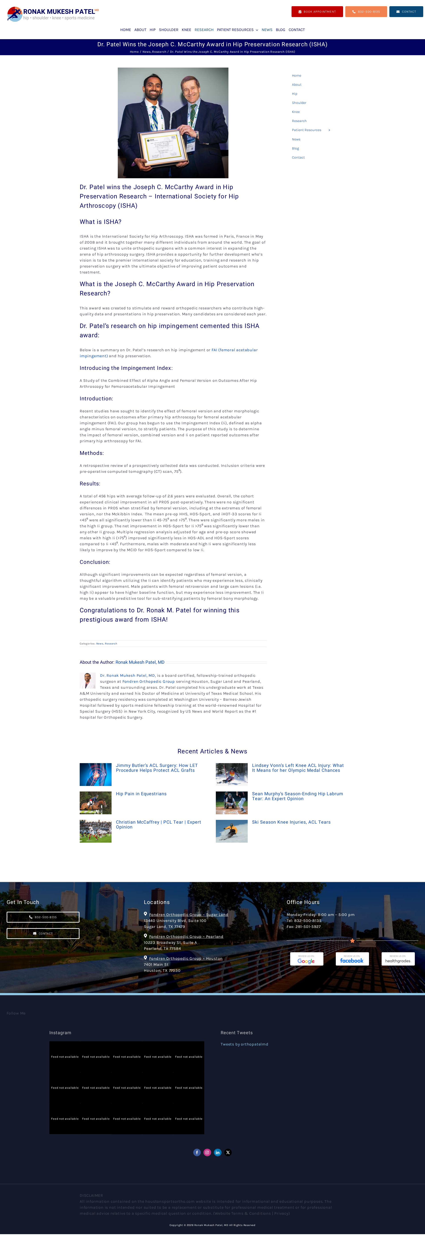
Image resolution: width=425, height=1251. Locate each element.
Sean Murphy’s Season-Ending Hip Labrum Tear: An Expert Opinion (297, 796)
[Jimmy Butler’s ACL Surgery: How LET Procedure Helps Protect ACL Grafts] (96, 774)
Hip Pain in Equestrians (141, 794)
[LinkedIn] (218, 1152)
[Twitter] (228, 1152)
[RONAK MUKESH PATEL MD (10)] (53, 7)
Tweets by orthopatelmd (245, 1044)
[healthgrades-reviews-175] (398, 954)
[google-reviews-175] (306, 954)
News (99, 643)
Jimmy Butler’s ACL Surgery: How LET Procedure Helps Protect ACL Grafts (157, 768)
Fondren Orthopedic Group (148, 681)
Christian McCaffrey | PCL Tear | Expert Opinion (158, 824)
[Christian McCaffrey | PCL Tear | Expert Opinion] (96, 831)
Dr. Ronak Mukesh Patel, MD (127, 675)
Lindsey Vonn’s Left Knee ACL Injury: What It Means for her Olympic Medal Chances (298, 768)
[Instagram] (207, 1152)
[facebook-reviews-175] (352, 954)
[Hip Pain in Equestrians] (96, 802)
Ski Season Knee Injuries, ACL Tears (291, 822)
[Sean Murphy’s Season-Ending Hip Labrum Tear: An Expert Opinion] (232, 802)
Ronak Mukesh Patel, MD (140, 662)
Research (111, 643)
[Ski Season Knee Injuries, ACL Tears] (232, 831)
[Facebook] (197, 1152)
